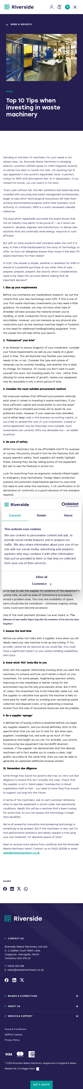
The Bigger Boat (26, 1069)
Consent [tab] (15, 515)
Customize (39, 583)
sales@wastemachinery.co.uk (21, 853)
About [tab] (68, 515)
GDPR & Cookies (13, 1035)
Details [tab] (41, 515)
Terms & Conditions (15, 1029)
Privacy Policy (12, 1040)
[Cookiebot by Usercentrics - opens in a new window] (62, 504)
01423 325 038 (16, 966)
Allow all (41, 576)
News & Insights (21, 25)
